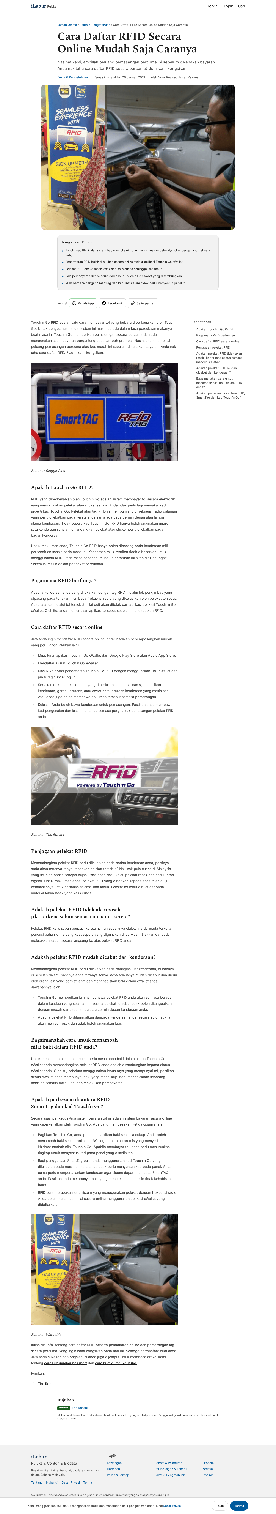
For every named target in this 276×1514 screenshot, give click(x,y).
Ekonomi (208, 1463)
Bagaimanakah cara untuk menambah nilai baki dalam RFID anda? (219, 383)
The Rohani (47, 1384)
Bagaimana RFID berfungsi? (215, 335)
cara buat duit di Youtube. (116, 1363)
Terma (87, 1482)
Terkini (212, 6)
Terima (239, 1506)
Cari (241, 6)
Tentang (37, 1482)
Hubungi (52, 1482)
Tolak (220, 1506)
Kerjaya (207, 1469)
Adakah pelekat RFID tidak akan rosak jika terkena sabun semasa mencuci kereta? (219, 358)
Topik (228, 6)
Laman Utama (67, 25)
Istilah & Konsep (118, 1475)
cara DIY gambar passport (65, 1363)
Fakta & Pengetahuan (95, 25)
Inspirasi (208, 1475)
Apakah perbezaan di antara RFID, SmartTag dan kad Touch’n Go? (220, 395)
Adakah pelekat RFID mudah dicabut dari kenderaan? (216, 370)
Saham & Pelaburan (168, 1463)
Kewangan (114, 1463)
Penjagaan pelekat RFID (213, 347)
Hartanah (113, 1469)
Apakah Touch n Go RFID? (214, 329)
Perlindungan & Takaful (171, 1469)
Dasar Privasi (70, 1482)
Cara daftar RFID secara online (217, 341)
